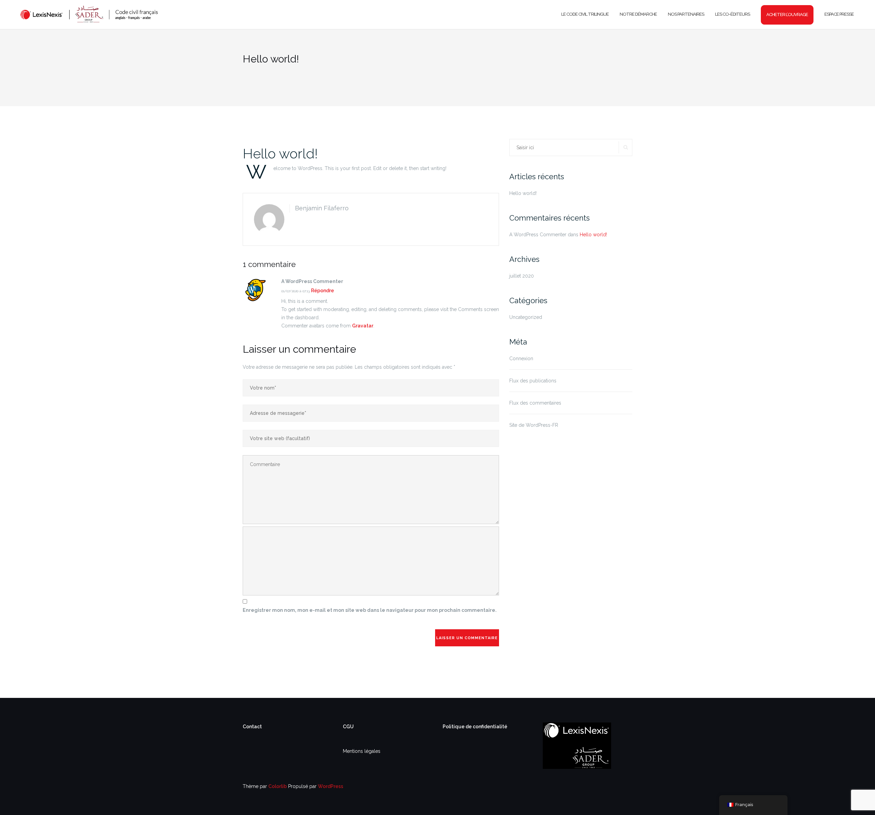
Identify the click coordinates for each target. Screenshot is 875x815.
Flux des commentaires (535, 403)
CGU (348, 726)
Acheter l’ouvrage (787, 14)
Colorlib (277, 786)
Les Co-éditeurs (732, 14)
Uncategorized (525, 317)
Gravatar (362, 325)
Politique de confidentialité (475, 726)
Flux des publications (532, 380)
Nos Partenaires (686, 14)
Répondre (322, 290)
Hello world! (280, 153)
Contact (252, 726)
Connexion (521, 358)
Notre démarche (638, 14)
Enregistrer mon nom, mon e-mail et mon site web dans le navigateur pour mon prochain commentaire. (370, 610)
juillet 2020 (521, 276)
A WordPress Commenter (537, 234)
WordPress (330, 786)
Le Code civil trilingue (585, 14)
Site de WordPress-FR (533, 425)
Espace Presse (839, 14)
